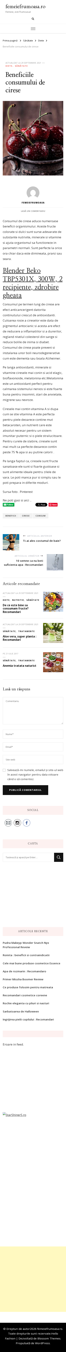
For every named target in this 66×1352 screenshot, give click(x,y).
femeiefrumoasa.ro (25, 6)
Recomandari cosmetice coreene (25, 995)
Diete (9, 65)
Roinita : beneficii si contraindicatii (26, 955)
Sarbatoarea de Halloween (21, 1011)
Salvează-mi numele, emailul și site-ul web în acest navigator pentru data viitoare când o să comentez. (35, 774)
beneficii (11, 515)
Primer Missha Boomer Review (23, 979)
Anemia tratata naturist (19, 665)
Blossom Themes (48, 1338)
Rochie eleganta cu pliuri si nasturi (26, 1003)
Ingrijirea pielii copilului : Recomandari (28, 1019)
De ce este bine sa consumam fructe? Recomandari (16, 608)
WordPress (42, 1343)
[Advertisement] (33, 1279)
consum (41, 515)
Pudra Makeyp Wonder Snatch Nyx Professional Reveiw (26, 945)
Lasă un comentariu (33, 211)
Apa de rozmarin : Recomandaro (24, 971)
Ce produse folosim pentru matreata (28, 987)
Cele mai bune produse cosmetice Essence (31, 963)
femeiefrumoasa (33, 202)
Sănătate (21, 65)
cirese (26, 515)
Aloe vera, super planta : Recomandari (19, 638)
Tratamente (26, 631)
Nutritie (18, 600)
